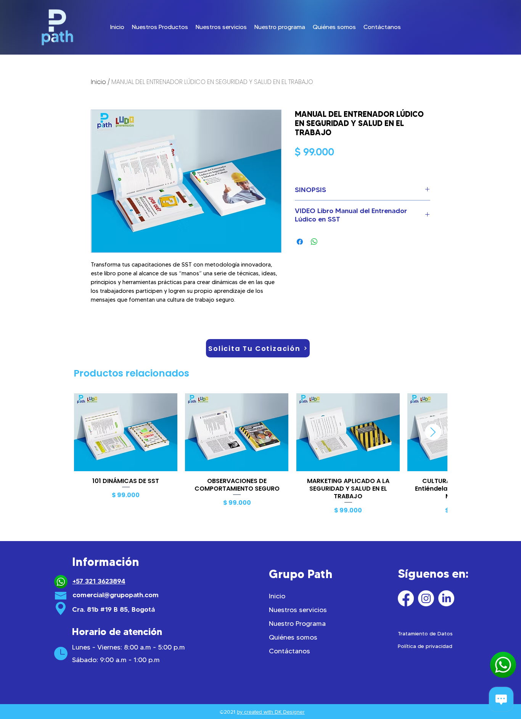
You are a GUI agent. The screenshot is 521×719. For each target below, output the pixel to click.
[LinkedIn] (446, 598)
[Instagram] (426, 598)
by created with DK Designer (271, 712)
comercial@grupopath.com (115, 595)
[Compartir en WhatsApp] (314, 241)
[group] (260, 455)
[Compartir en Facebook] (299, 241)
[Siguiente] (433, 432)
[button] (160, 27)
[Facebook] (406, 598)
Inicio (98, 82)
